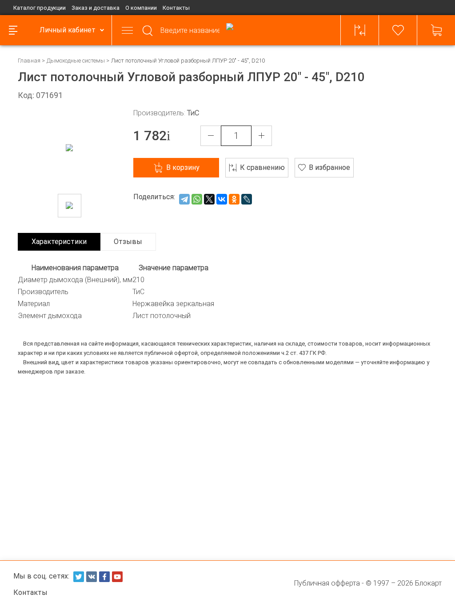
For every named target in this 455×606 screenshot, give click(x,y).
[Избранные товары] (398, 30)
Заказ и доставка (96, 8)
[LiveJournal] (246, 199)
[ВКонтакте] (221, 199)
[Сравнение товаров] (360, 30)
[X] (209, 199)
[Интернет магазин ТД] (229, 30)
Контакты (176, 8)
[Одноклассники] (234, 199)
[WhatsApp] (197, 199)
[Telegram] (184, 199)
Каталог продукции (39, 8)
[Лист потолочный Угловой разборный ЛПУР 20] (69, 205)
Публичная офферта (327, 583)
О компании (141, 8)
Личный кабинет (68, 30)
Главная (29, 60)
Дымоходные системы (76, 60)
